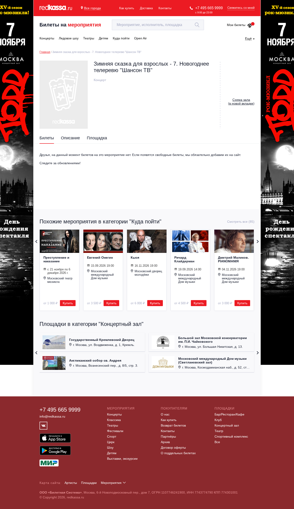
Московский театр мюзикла (59, 280)
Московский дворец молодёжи (148, 272)
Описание (70, 138)
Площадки (89, 483)
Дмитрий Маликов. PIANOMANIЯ (233, 259)
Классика (114, 420)
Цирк (110, 442)
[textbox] (158, 25)
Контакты (164, 8)
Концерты (114, 414)
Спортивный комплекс (231, 436)
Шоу (110, 447)
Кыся (135, 257)
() (241, 101)
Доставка (146, 8)
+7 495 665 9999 (209, 8)
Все (217, 442)
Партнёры (168, 436)
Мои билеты (236, 25)
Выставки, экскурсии (122, 458)
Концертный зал (227, 425)
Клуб (218, 420)
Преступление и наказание (56, 259)
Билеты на (70, 25)
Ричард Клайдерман (184, 259)
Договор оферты (173, 447)
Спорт (111, 436)
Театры (112, 425)
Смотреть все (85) (240, 221)
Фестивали (115, 431)
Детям (111, 453)
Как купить (126, 8)
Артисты (71, 483)
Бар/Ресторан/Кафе (229, 414)
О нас (165, 414)
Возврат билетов (173, 425)
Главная (45, 52)
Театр (219, 431)
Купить (68, 303)
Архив (165, 442)
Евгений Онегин (100, 257)
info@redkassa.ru (52, 416)
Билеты (47, 138)
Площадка (97, 138)
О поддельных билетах (178, 453)
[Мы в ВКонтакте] (43, 426)
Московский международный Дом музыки (102, 274)
